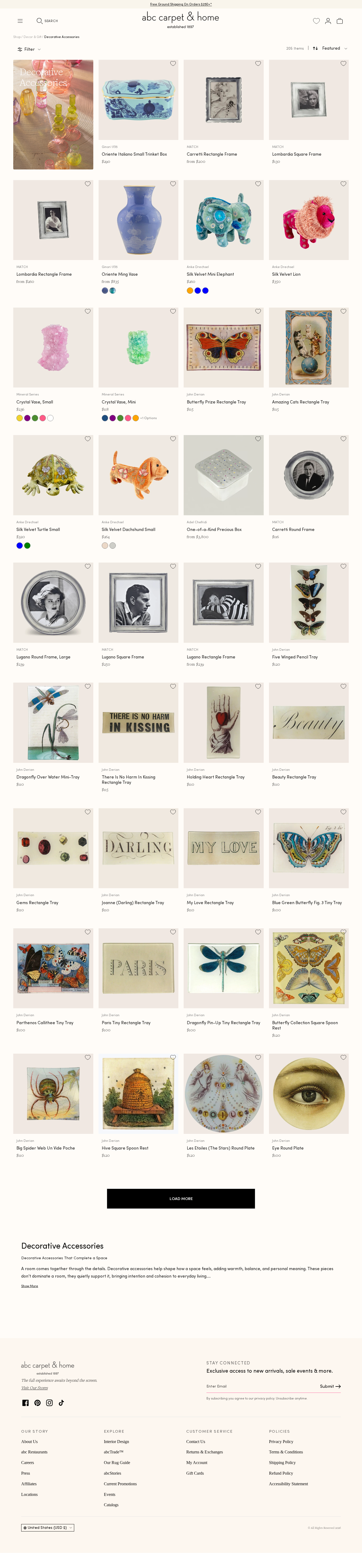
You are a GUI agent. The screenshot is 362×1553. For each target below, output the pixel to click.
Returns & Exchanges (204, 1452)
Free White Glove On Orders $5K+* (181, 4)
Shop (17, 37)
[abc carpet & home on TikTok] (61, 1401)
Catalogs (111, 1505)
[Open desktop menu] (20, 21)
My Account (196, 1462)
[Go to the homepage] (181, 26)
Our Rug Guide (117, 1462)
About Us (29, 1441)
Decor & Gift (32, 37)
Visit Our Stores (34, 1387)
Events (109, 1494)
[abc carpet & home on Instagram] (49, 1401)
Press (25, 1473)
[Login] (328, 21)
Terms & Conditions (286, 1452)
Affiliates (29, 1484)
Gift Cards (195, 1473)
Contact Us (195, 1441)
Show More (29, 1286)
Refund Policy (281, 1473)
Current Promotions (120, 1484)
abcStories (112, 1473)
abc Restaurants (34, 1452)
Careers (27, 1462)
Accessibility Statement (288, 1484)
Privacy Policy (281, 1441)
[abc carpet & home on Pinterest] (37, 1401)
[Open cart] (339, 21)
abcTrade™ (113, 1452)
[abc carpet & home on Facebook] (25, 1401)
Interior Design (116, 1441)
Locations (29, 1494)
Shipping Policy (282, 1462)
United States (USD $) (47, 1527)
